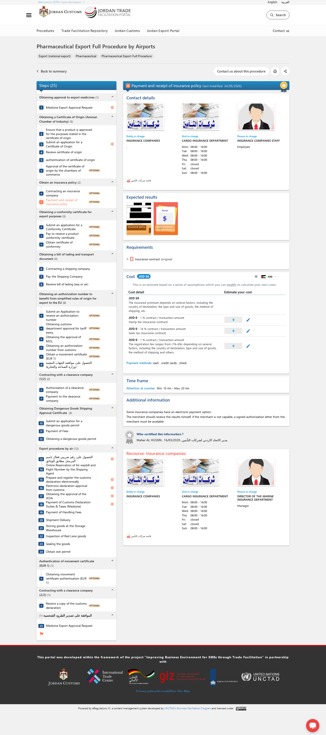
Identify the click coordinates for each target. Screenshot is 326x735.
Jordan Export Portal (163, 30)
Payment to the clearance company (63, 398)
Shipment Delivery (58, 520)
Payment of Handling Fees (63, 512)
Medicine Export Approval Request (69, 108)
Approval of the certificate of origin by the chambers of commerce (65, 170)
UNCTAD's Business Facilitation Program (187, 708)
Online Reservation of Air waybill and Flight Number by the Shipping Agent (71, 469)
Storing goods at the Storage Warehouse (65, 528)
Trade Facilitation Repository (84, 30)
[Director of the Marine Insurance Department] (256, 472)
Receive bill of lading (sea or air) (67, 284)
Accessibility (166, 691)
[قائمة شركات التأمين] (128, 180)
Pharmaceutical (86, 56)
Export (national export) (55, 56)
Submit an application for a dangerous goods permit (64, 423)
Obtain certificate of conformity (59, 244)
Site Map (183, 691)
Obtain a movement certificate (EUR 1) (66, 356)
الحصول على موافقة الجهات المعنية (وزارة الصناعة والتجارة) (69, 365)
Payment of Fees (57, 431)
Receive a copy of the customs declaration (66, 606)
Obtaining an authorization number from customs (64, 348)
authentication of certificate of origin (70, 160)
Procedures (45, 30)
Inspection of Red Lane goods (66, 536)
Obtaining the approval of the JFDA (66, 496)
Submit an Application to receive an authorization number (62, 316)
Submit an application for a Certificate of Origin (64, 144)
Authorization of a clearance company (65, 390)
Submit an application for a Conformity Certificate (64, 227)
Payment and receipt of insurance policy (61, 202)
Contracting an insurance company (63, 193)
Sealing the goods (58, 544)
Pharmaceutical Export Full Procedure (127, 56)
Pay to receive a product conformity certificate (62, 236)
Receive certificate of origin (64, 152)
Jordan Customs (127, 30)
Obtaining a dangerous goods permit (71, 439)
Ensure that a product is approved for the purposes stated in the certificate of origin (69, 134)
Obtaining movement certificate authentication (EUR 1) (66, 578)
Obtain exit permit (58, 552)
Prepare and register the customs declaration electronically (68, 480)
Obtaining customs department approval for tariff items (66, 328)
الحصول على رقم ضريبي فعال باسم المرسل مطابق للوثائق (69, 459)
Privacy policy (146, 691)
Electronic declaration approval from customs (66, 488)
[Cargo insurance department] (201, 116)
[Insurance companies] (145, 116)
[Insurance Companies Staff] (256, 116)
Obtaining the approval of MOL (63, 339)
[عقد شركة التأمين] (131, 259)
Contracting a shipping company (68, 269)
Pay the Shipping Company (64, 276)
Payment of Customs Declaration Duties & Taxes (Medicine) (68, 504)
